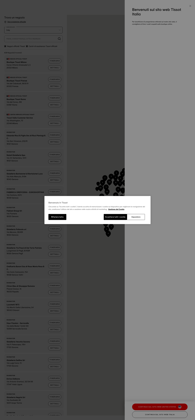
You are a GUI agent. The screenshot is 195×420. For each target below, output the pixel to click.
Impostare (135, 217)
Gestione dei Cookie (116, 209)
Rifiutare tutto (57, 217)
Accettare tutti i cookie (115, 217)
